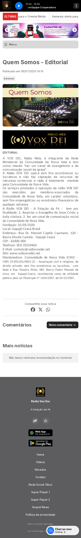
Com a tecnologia (35, 531)
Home (40, 454)
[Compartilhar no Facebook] (33, 310)
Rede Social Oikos (40, 484)
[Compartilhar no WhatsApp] (48, 310)
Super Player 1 (40, 492)
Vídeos (40, 462)
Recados (40, 469)
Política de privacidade (40, 514)
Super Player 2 (40, 499)
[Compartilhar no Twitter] (40, 310)
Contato (40, 477)
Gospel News (40, 507)
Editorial (9, 78)
